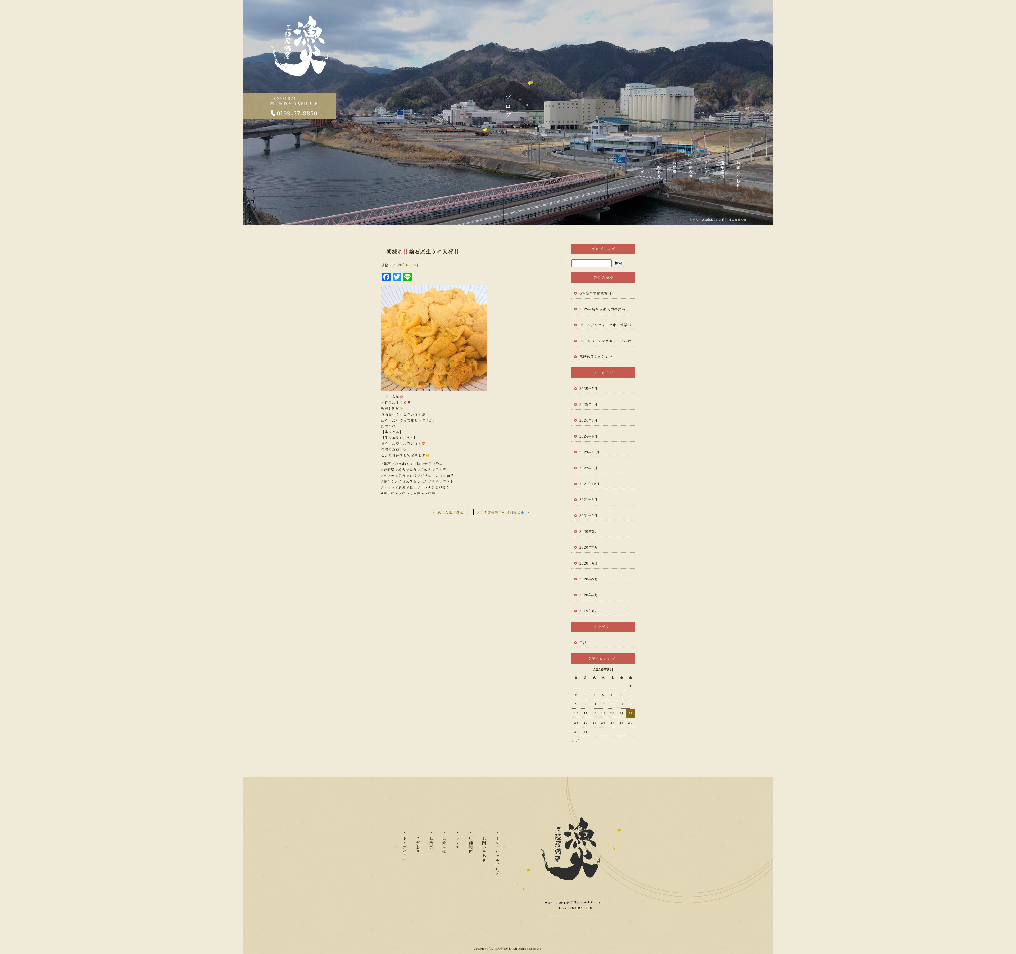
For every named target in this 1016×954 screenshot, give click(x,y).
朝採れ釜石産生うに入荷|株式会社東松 (718, 220)
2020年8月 (588, 531)
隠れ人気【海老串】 (451, 512)
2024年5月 (588, 420)
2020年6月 (588, 563)
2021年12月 (589, 483)
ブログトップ (603, 248)
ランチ (706, 173)
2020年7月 (588, 547)
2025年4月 (588, 404)
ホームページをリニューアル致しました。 (607, 340)
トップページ (643, 173)
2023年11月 (589, 451)
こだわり (659, 173)
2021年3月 (588, 499)
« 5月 (576, 740)
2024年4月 (588, 436)
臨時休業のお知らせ (596, 356)
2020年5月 (588, 579)
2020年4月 (588, 594)
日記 (583, 642)
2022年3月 (588, 467)
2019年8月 (588, 610)
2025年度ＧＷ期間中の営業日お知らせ (607, 309)
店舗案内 (722, 173)
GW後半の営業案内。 (597, 293)
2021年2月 (588, 515)
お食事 (675, 173)
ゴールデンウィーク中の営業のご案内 (607, 324)
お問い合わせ (738, 173)
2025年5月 (588, 388)
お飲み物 (690, 173)
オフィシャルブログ (497, 856)
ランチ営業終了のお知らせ (503, 512)
